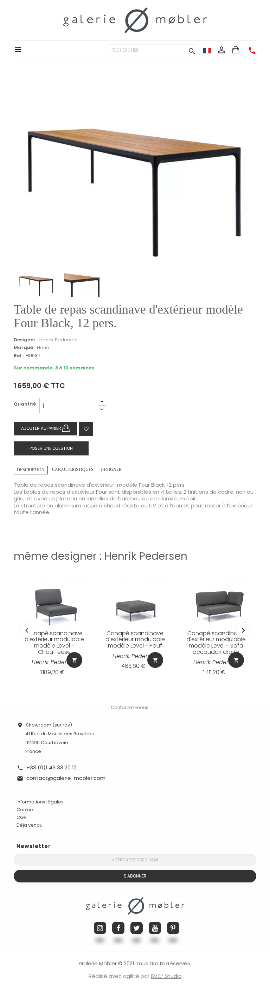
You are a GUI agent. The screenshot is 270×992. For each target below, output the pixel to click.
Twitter (136, 928)
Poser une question (51, 448)
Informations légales (40, 802)
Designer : (26, 339)
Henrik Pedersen (58, 339)
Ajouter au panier (41, 428)
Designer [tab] (111, 469)
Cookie (25, 810)
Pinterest (173, 928)
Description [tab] (31, 469)
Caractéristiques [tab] (73, 469)
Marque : (24, 347)
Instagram (100, 928)
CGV (22, 817)
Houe (43, 347)
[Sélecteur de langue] (207, 50)
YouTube (155, 928)
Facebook (118, 928)
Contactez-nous (129, 707)
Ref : (19, 356)
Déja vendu (30, 825)
